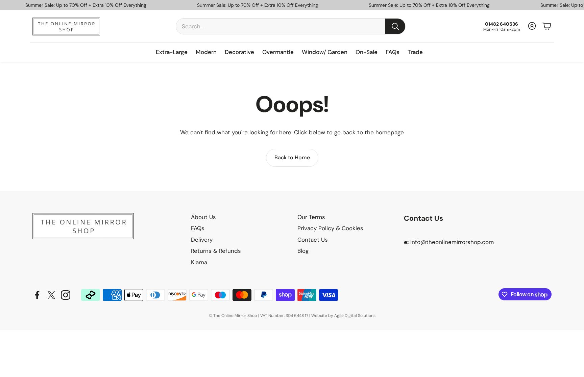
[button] (290, 26)
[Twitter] (51, 295)
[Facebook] (37, 295)
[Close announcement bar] (577, 5)
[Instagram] (65, 295)
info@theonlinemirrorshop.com (452, 242)
